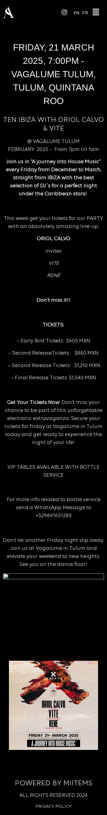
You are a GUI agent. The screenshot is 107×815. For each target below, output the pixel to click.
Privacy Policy (53, 806)
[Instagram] (64, 12)
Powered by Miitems (53, 783)
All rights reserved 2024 (53, 795)
